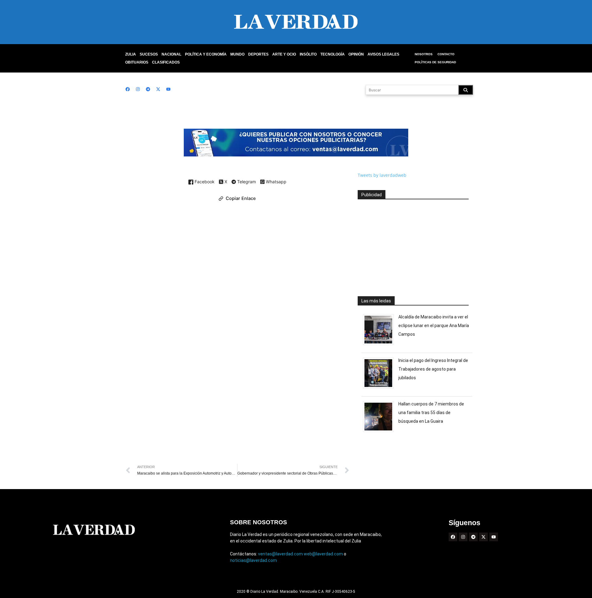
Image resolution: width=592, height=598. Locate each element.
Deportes (258, 54)
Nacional (171, 54)
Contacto (446, 54)
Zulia (130, 54)
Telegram (246, 182)
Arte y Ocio (284, 54)
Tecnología (332, 54)
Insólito (308, 54)
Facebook (204, 182)
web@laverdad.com (323, 553)
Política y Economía (206, 54)
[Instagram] (138, 89)
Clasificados (166, 62)
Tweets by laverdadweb (382, 175)
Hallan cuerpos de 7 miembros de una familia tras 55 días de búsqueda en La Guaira (431, 412)
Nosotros (424, 54)
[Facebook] (127, 89)
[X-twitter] (158, 89)
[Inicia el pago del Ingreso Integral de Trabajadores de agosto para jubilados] (380, 388)
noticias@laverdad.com (253, 560)
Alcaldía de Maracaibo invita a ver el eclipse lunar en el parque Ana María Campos (433, 325)
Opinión (356, 54)
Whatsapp (275, 182)
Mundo (237, 54)
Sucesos (149, 54)
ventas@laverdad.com (280, 553)
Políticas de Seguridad (435, 62)
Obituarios (136, 62)
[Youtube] (168, 89)
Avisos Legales (383, 54)
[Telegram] (148, 89)
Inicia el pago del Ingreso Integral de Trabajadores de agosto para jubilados (433, 369)
